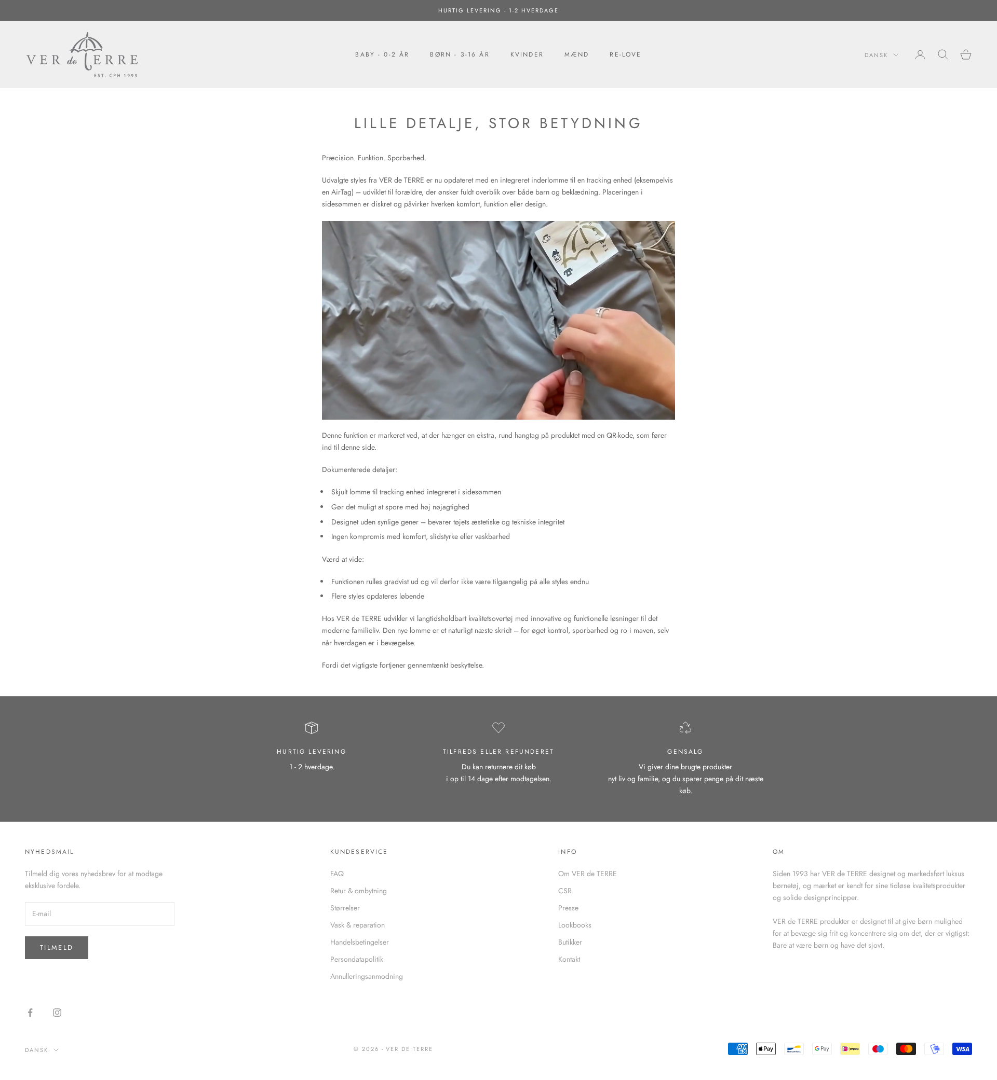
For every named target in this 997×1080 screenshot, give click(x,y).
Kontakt (569, 959)
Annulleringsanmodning (366, 976)
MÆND (576, 54)
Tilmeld (56, 947)
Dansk (876, 55)
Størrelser (345, 908)
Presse (568, 908)
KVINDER (527, 54)
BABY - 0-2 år (382, 54)
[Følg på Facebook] (30, 1012)
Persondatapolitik (356, 959)
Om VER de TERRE (587, 873)
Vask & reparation (357, 925)
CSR (565, 890)
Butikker (570, 942)
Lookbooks (574, 925)
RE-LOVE (625, 54)
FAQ (337, 873)
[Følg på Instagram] (57, 1012)
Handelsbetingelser (359, 942)
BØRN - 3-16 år (459, 54)
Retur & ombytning (358, 890)
